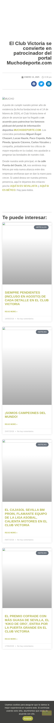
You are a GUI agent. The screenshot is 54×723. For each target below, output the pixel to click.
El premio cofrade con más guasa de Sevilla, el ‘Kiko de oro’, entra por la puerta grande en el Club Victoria (27, 623)
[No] (47, 713)
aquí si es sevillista (24, 186)
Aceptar (28, 718)
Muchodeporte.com (27, 130)
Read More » (11, 312)
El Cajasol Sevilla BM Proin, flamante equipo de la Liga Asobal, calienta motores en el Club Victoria (26, 517)
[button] (34, 84)
